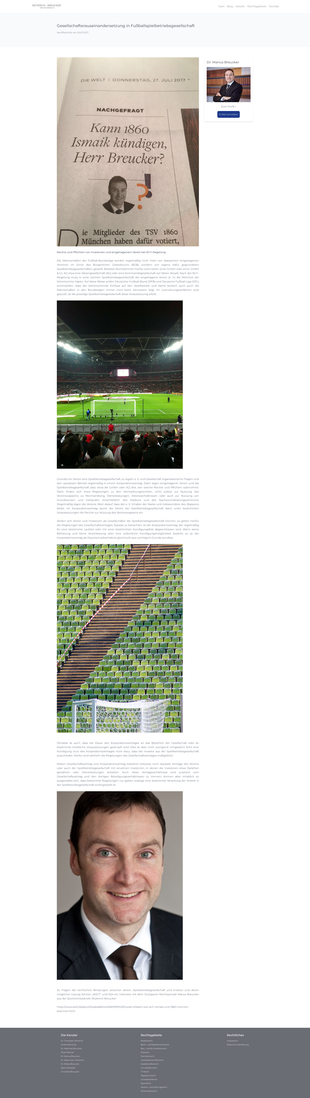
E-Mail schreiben (228, 114)
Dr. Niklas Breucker (70, 1064)
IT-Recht (145, 1071)
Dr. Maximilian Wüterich (72, 1060)
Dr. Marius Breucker (70, 1056)
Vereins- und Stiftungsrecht (154, 1087)
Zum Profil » (228, 106)
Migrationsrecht (148, 1075)
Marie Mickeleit (68, 1068)
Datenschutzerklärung (238, 1044)
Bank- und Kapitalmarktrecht (155, 1044)
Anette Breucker (69, 1044)
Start (221, 6)
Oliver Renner (67, 1052)
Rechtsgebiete (256, 6)
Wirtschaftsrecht (149, 1091)
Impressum (232, 1041)
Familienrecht (147, 1056)
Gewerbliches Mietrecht (152, 1060)
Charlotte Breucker (70, 1071)
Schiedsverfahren (149, 1079)
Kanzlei (240, 6)
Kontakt (274, 6)
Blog (230, 6)
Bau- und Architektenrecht (154, 1048)
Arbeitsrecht (147, 1041)
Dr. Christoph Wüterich (72, 1041)
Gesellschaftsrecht (150, 1064)
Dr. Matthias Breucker (71, 1048)
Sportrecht (146, 1083)
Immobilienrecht (149, 1068)
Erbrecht (145, 1052)
